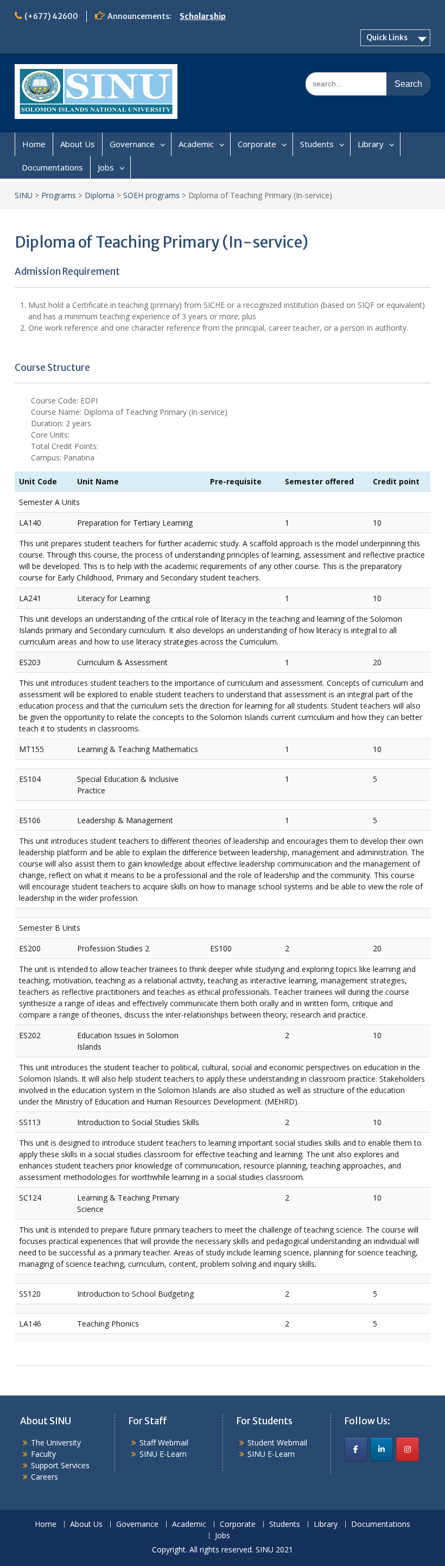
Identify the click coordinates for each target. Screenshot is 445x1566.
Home (34, 143)
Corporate (257, 143)
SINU (24, 195)
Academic (196, 143)
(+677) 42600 (51, 16)
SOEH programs (151, 195)
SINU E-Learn (163, 1454)
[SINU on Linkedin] (381, 1449)
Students (317, 143)
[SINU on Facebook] (356, 1449)
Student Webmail (277, 1442)
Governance (132, 143)
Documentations (52, 167)
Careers (44, 1477)
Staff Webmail (163, 1442)
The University (56, 1442)
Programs (58, 195)
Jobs (106, 167)
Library (371, 143)
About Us (77, 143)
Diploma (100, 195)
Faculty (43, 1454)
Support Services (60, 1465)
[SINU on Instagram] (407, 1449)
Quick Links (387, 37)
